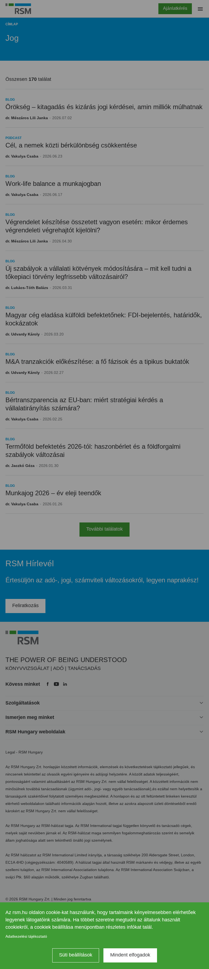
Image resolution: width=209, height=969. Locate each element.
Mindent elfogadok (130, 955)
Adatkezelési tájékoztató (26, 936)
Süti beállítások (75, 955)
